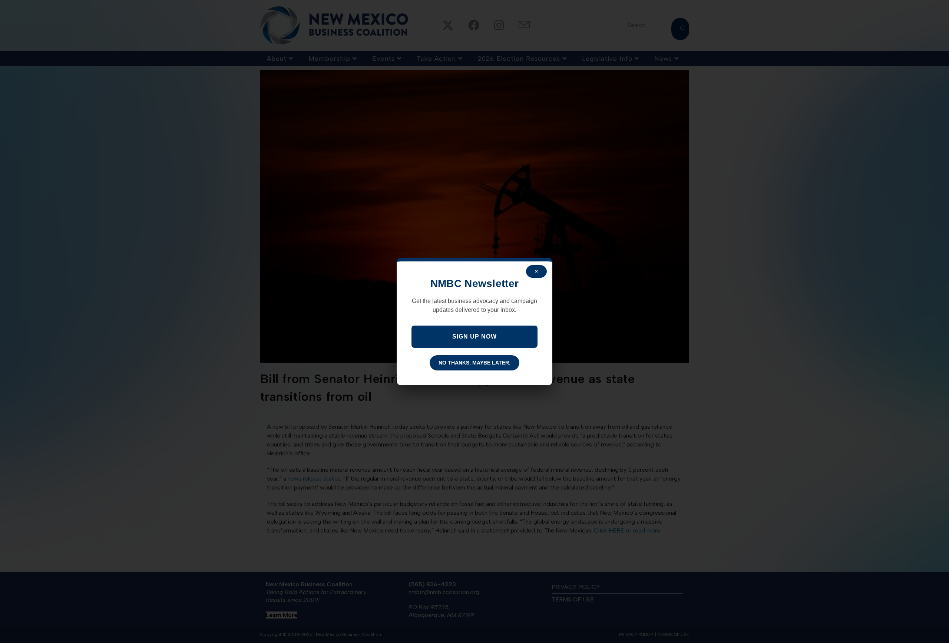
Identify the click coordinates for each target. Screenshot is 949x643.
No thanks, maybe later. (474, 363)
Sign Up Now (474, 336)
